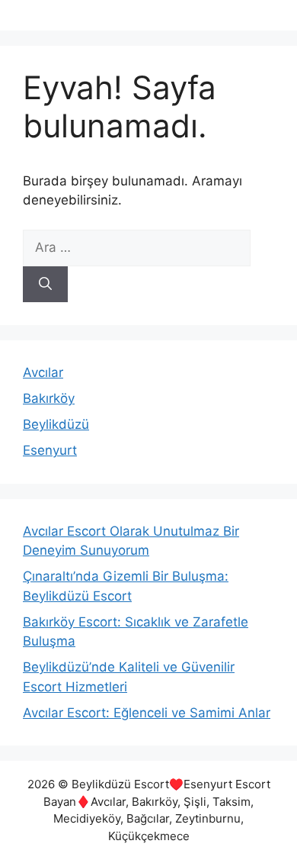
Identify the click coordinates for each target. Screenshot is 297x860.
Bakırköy (49, 398)
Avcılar (43, 372)
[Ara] (45, 284)
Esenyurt (50, 450)
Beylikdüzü (56, 424)
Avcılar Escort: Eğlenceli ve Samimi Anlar (146, 712)
